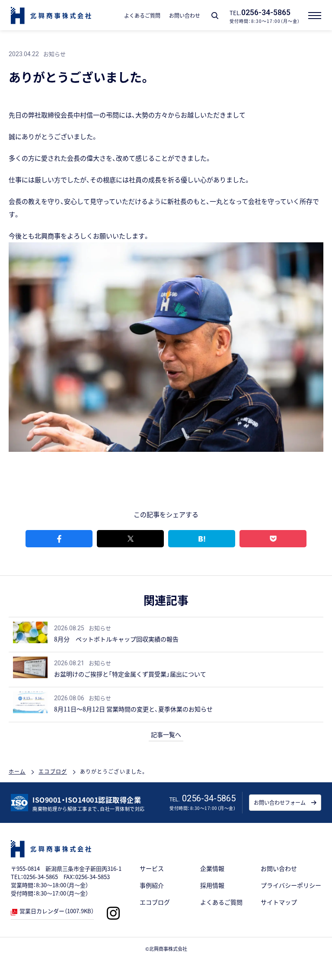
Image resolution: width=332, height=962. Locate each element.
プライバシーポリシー (291, 885)
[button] (215, 15)
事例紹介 (152, 885)
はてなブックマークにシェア (201, 538)
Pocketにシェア (272, 538)
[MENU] (317, 15)
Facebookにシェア (59, 538)
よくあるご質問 (221, 902)
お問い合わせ (279, 868)
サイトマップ (279, 902)
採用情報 (212, 885)
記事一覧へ (166, 734)
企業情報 (212, 868)
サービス (152, 868)
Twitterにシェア (130, 538)
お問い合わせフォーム (280, 802)
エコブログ (155, 902)
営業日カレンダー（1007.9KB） (56, 911)
